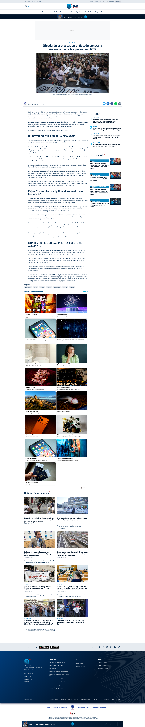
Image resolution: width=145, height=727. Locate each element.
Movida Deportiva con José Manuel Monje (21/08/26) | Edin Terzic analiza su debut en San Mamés (99, 166)
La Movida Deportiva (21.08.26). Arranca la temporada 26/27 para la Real (99, 179)
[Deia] (48, 707)
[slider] (115, 724)
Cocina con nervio (103, 668)
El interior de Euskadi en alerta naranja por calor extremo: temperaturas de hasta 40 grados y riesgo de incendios (39, 520)
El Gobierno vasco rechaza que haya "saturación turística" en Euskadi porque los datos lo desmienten (39, 554)
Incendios (33, 1)
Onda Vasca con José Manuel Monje (58, 671)
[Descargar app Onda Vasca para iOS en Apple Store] (54, 647)
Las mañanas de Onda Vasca (57, 662)
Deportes (78, 12)
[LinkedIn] (108, 103)
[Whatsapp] (115, 103)
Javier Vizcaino (102, 665)
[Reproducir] (85, 16)
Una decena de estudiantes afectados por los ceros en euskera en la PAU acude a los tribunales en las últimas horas (72, 588)
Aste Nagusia (27, 1)
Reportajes (79, 663)
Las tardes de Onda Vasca (56, 665)
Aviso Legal (63, 699)
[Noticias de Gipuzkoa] (60, 707)
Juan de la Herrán (103, 662)
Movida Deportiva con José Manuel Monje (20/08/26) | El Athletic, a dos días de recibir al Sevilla (99, 192)
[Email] (119, 103)
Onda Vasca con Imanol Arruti (57, 679)
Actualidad (54, 12)
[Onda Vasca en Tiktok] (119, 647)
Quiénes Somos (54, 699)
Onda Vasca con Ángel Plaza (57, 685)
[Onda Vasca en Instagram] (111, 647)
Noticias (78, 660)
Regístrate (117, 1)
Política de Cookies (85, 699)
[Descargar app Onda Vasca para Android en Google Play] (44, 647)
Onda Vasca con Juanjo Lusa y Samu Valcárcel (76, 17)
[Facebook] (111, 103)
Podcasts (44, 12)
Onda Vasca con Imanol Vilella (57, 682)
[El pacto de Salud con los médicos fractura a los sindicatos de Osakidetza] (72, 505)
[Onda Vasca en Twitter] (99, 647)
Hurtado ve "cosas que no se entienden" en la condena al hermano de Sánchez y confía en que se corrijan (40, 561)
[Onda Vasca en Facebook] (103, 647)
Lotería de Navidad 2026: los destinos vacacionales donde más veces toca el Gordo (70, 622)
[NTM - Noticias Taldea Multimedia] (72, 707)
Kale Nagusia (52, 668)
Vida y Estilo (88, 12)
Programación (99, 12)
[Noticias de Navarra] (99, 707)
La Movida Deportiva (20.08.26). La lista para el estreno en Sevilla (99, 205)
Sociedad (26, 516)
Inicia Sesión (111, 1)
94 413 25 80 (29, 669)
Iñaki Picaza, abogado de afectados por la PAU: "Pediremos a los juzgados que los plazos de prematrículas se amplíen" (40, 629)
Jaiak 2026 (39, 1)
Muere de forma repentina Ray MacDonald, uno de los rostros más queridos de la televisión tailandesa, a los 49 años (105, 121)
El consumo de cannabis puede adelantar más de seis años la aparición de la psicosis (106, 145)
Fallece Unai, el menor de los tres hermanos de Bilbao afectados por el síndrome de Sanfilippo (107, 129)
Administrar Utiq (116, 699)
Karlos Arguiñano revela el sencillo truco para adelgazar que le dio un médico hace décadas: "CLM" (106, 137)
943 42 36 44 (29, 673)
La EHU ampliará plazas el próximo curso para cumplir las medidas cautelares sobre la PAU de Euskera (73, 595)
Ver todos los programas (56, 688)
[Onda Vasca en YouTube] (107, 647)
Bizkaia (62, 12)
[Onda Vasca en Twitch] (115, 647)
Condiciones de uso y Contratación (101, 699)
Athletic (70, 12)
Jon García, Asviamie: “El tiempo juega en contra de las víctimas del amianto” (39, 595)
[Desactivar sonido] (110, 724)
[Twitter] (104, 103)
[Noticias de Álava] (83, 707)
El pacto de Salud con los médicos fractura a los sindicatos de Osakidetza (72, 519)
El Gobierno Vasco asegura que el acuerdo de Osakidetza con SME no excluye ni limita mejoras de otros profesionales (73, 526)
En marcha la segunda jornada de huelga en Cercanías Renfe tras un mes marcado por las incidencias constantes (72, 554)
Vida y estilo (96, 117)
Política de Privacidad (73, 699)
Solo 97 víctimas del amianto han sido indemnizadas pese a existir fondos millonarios (37, 588)
